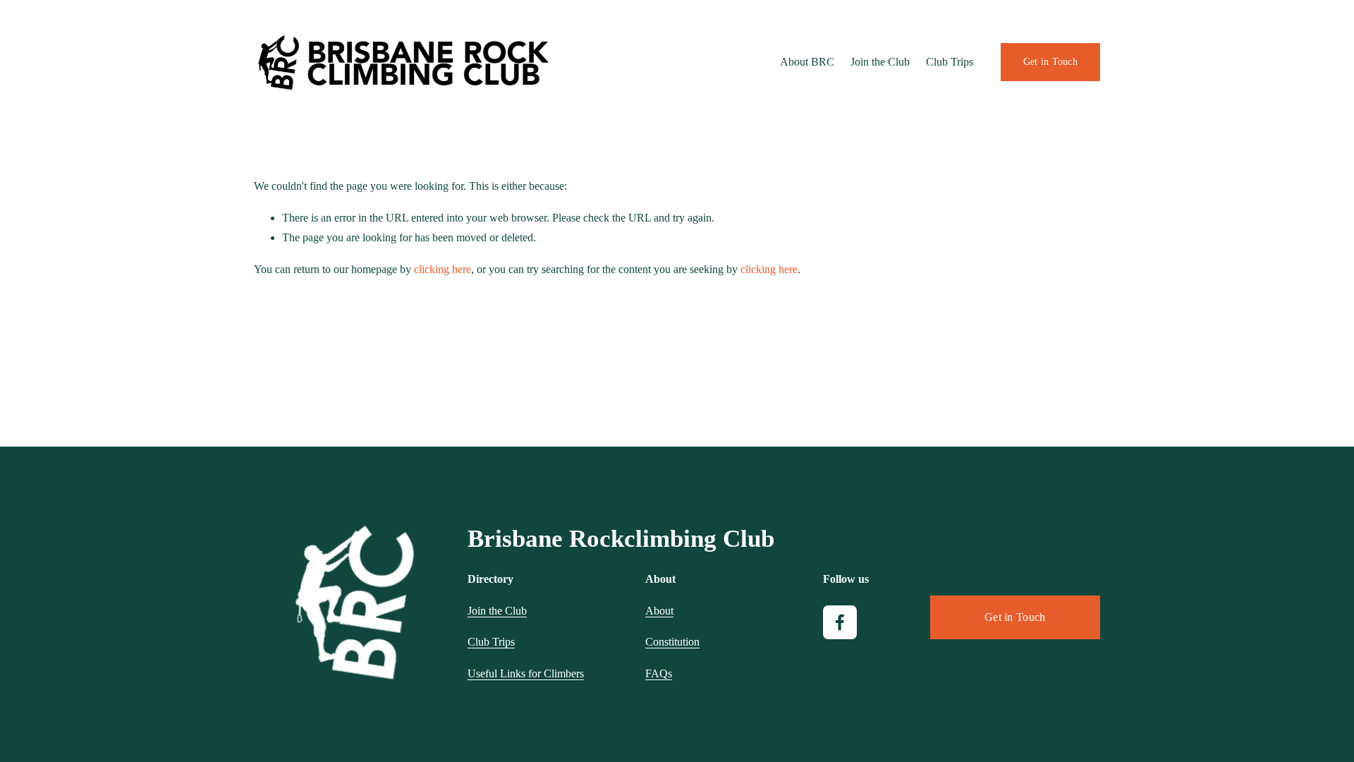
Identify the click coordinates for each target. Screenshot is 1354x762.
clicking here (442, 269)
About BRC (807, 62)
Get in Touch (1050, 61)
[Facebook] (840, 622)
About (659, 611)
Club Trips (949, 62)
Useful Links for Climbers (526, 673)
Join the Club (880, 62)
